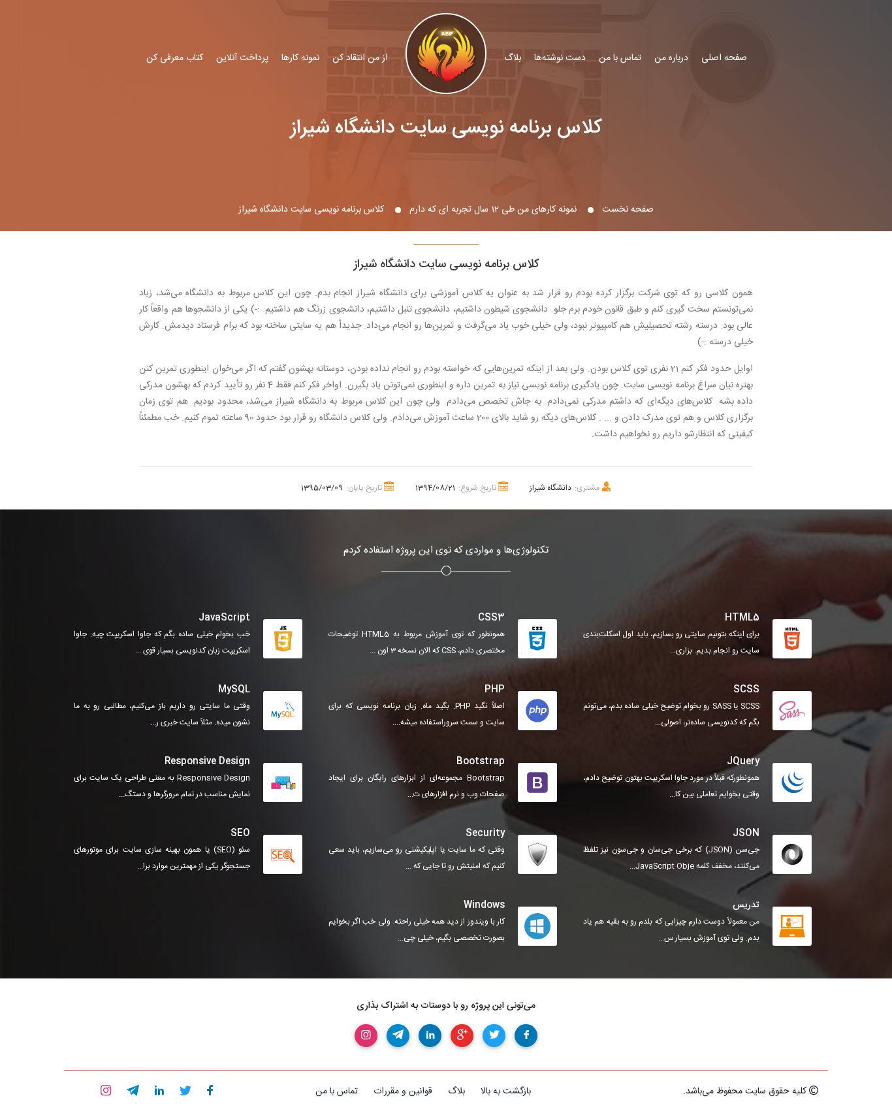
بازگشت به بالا (506, 1091)
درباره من (671, 58)
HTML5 (742, 618)
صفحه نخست (628, 210)
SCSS (746, 690)
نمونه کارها (300, 58)
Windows (484, 905)
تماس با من (620, 58)
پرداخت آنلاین (242, 58)
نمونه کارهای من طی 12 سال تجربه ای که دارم (493, 210)
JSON (746, 833)
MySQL (234, 690)
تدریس (746, 905)
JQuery (743, 761)
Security (485, 833)
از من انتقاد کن (360, 58)
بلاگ (512, 58)
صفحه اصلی (724, 58)
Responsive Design (207, 761)
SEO (240, 833)
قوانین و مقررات (403, 1091)
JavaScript (224, 618)
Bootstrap (480, 761)
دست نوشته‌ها (560, 58)
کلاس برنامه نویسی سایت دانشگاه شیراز (446, 128)
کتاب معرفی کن (174, 58)
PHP (495, 690)
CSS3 (491, 618)
